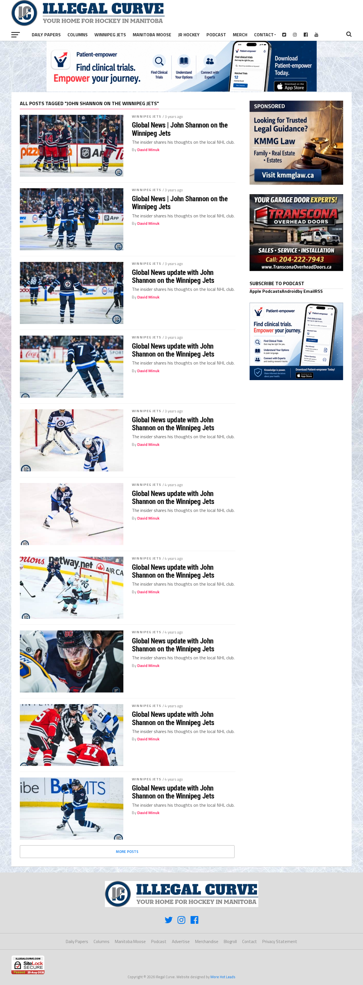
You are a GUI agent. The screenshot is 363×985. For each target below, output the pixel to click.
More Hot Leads (222, 977)
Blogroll (230, 941)
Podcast (216, 34)
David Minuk (148, 150)
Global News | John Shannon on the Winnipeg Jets (179, 129)
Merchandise (206, 941)
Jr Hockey (189, 34)
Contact (264, 34)
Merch (240, 34)
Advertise (181, 941)
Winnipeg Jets (110, 34)
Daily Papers (46, 34)
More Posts (127, 851)
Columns (77, 34)
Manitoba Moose (152, 34)
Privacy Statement (279, 941)
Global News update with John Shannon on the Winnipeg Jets (173, 276)
